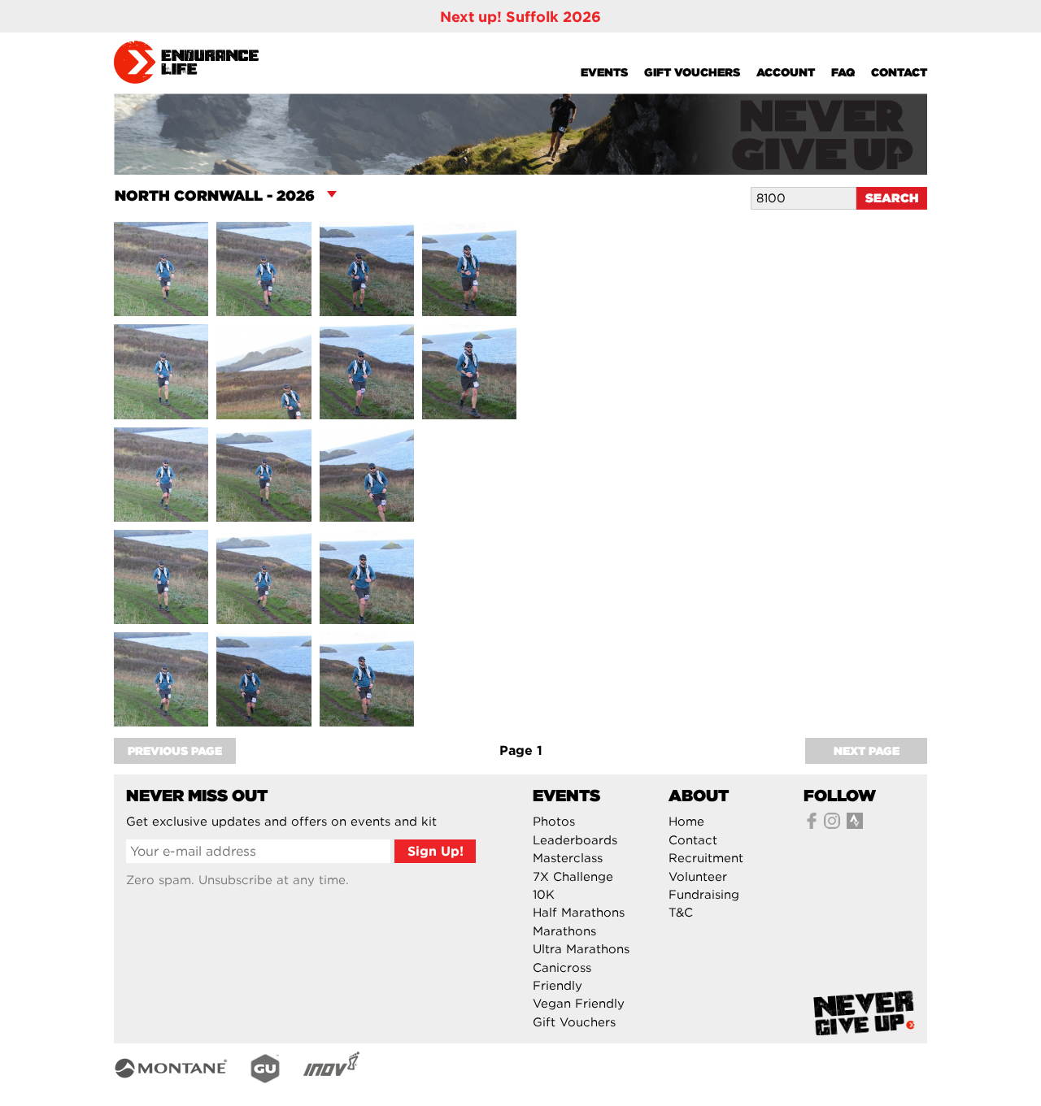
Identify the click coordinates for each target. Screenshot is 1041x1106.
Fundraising (704, 894)
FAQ (843, 72)
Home (686, 821)
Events (604, 72)
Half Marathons (579, 912)
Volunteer (698, 877)
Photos (554, 821)
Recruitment (706, 858)
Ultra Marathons (581, 949)
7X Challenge (573, 877)
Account (785, 72)
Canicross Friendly (562, 977)
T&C (681, 912)
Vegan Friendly (579, 1003)
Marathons (564, 931)
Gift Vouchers (692, 72)
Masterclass (568, 858)
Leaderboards (575, 840)
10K (544, 894)
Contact (899, 72)
